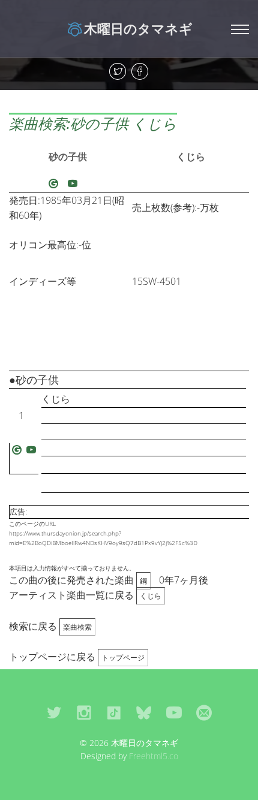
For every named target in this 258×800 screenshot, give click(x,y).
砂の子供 (68, 156)
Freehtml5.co (153, 756)
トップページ (123, 657)
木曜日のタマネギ (138, 28)
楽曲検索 (77, 627)
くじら (190, 156)
